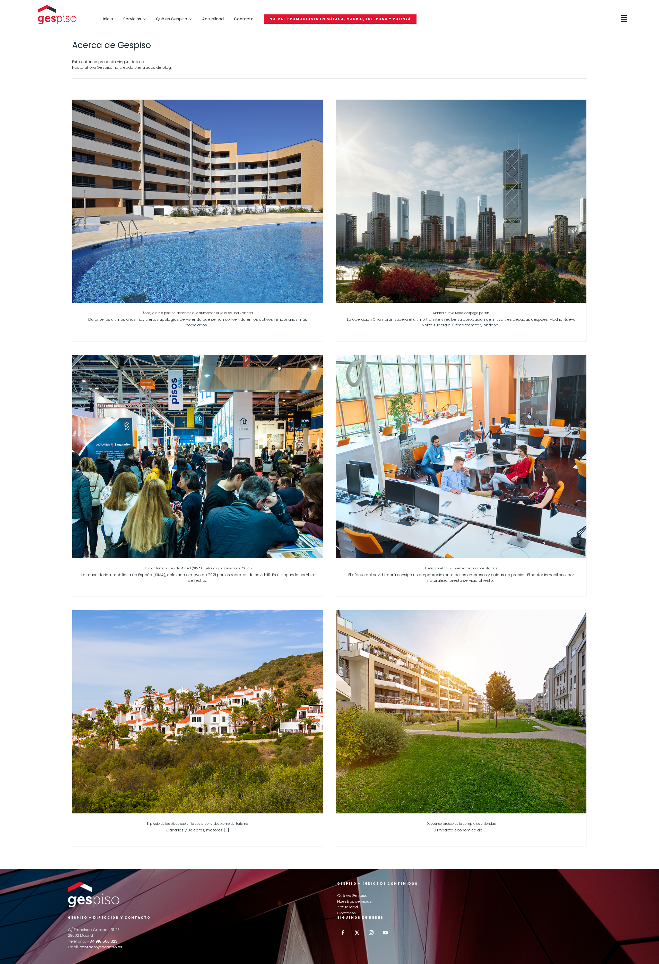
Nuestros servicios (354, 901)
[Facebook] (343, 932)
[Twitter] (357, 932)
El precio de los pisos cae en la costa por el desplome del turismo (197, 823)
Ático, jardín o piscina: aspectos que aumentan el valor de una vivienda (198, 313)
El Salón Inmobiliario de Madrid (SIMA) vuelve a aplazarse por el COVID (197, 568)
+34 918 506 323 (102, 941)
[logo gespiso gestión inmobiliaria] (57, 7)
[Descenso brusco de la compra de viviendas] (461, 711)
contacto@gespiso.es (101, 947)
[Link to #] (624, 18)
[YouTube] (385, 932)
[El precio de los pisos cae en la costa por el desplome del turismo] (197, 711)
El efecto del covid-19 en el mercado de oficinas (461, 568)
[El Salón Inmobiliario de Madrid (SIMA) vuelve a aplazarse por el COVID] (197, 456)
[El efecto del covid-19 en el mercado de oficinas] (461, 456)
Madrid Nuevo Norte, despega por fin (461, 313)
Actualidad (347, 907)
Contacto (346, 913)
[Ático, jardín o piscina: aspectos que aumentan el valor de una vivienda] (197, 201)
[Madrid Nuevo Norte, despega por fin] (461, 201)
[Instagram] (371, 932)
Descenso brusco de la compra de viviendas (461, 823)
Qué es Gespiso (352, 895)
